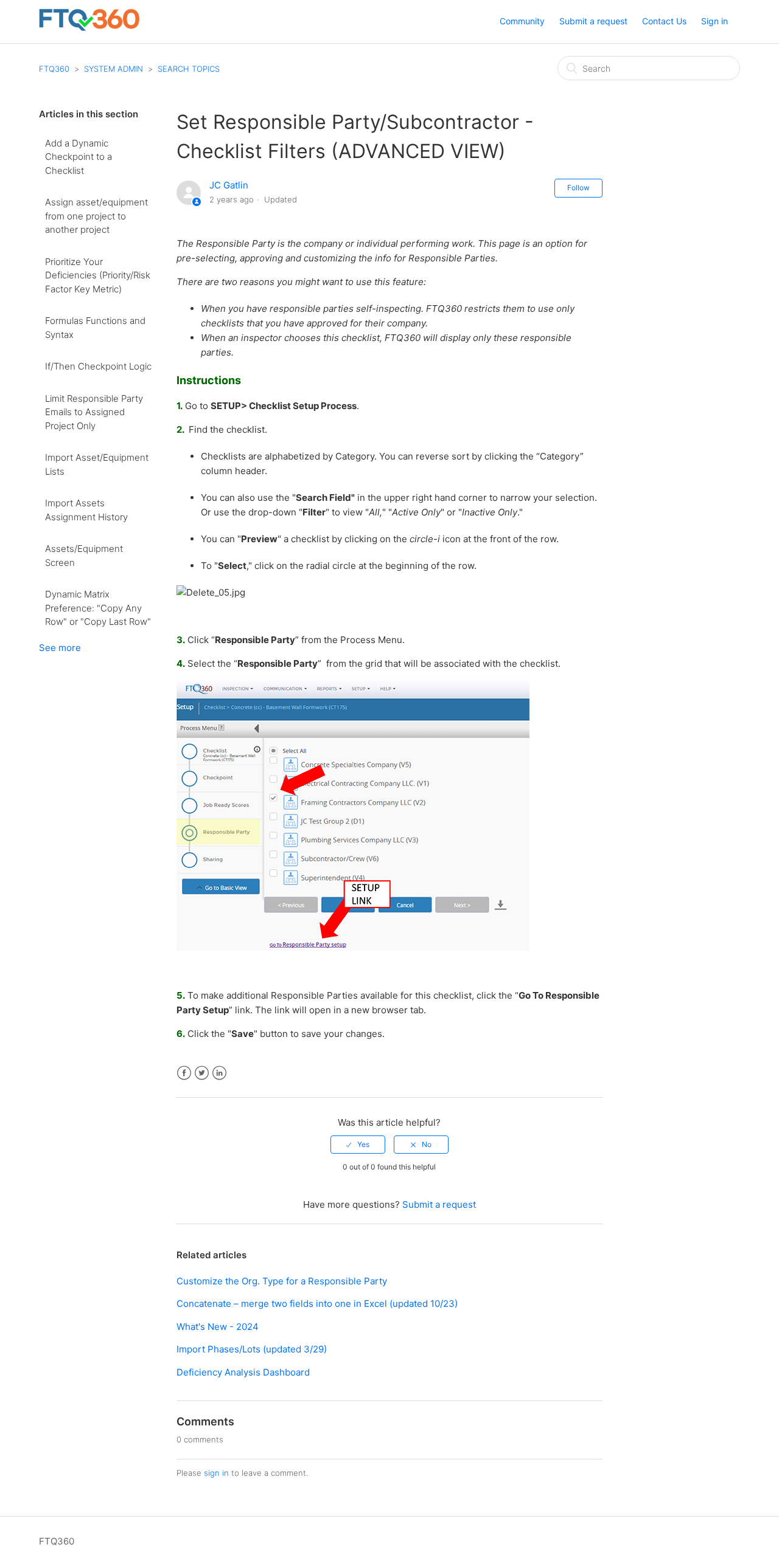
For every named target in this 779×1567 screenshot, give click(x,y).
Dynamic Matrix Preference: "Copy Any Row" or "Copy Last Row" (98, 607)
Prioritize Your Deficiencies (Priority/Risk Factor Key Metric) (97, 275)
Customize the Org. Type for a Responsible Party (281, 1281)
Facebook (184, 1073)
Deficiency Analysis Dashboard (243, 1372)
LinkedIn (219, 1073)
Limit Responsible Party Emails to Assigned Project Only (94, 412)
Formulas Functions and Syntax (95, 327)
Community (522, 21)
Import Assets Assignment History (86, 510)
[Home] (89, 27)
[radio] (357, 1144)
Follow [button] (578, 187)
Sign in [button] (714, 21)
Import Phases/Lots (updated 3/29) (251, 1349)
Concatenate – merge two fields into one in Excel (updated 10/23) (317, 1303)
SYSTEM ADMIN (113, 69)
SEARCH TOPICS (189, 69)
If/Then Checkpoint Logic (98, 366)
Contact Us (664, 21)
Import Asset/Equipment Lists (96, 464)
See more (60, 647)
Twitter (201, 1073)
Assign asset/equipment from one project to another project (96, 215)
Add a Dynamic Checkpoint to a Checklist (78, 156)
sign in (216, 1473)
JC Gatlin (228, 185)
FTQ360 (54, 69)
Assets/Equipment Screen (84, 555)
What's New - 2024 (217, 1326)
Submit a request (593, 21)
